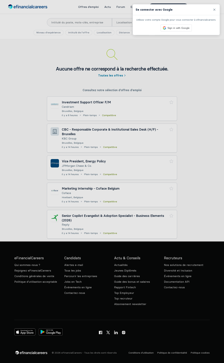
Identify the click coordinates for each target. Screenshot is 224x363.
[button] (112, 181)
